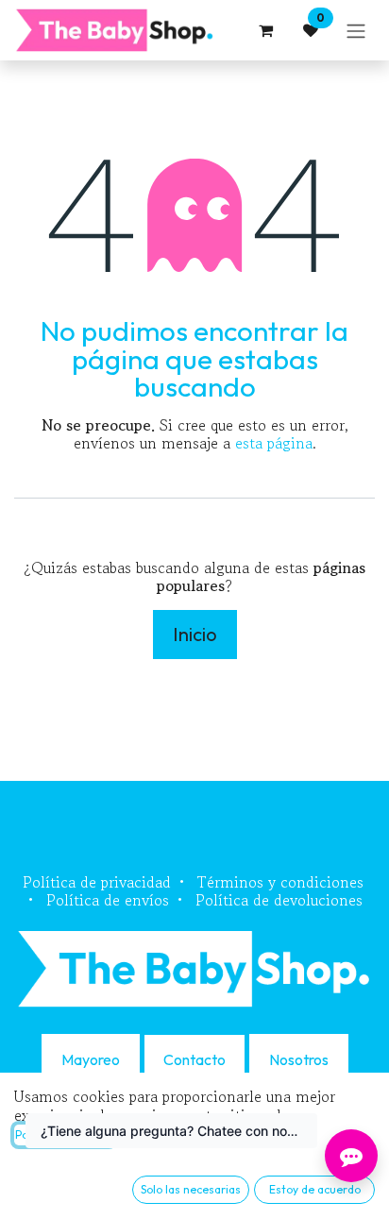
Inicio (195, 634)
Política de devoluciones (279, 900)
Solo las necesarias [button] (191, 1189)
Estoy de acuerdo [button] (315, 1189)
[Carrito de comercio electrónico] (265, 30)
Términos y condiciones (280, 882)
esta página (274, 443)
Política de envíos (107, 900)
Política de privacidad (97, 882)
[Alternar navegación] (356, 30)
